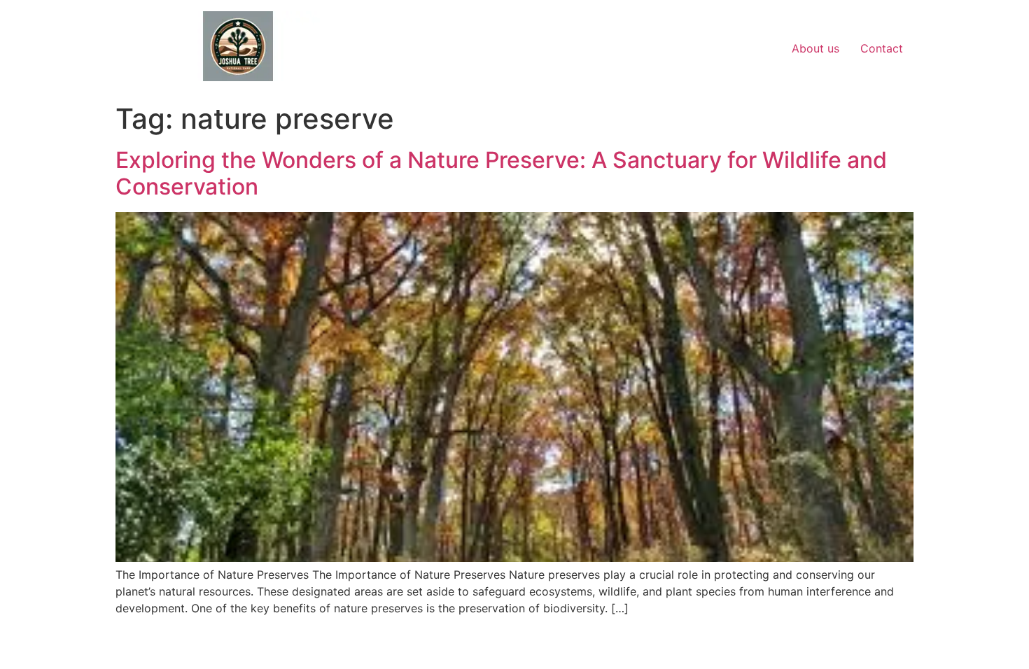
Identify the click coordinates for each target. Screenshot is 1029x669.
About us (815, 48)
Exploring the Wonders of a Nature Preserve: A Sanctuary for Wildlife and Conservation (501, 173)
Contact (881, 48)
